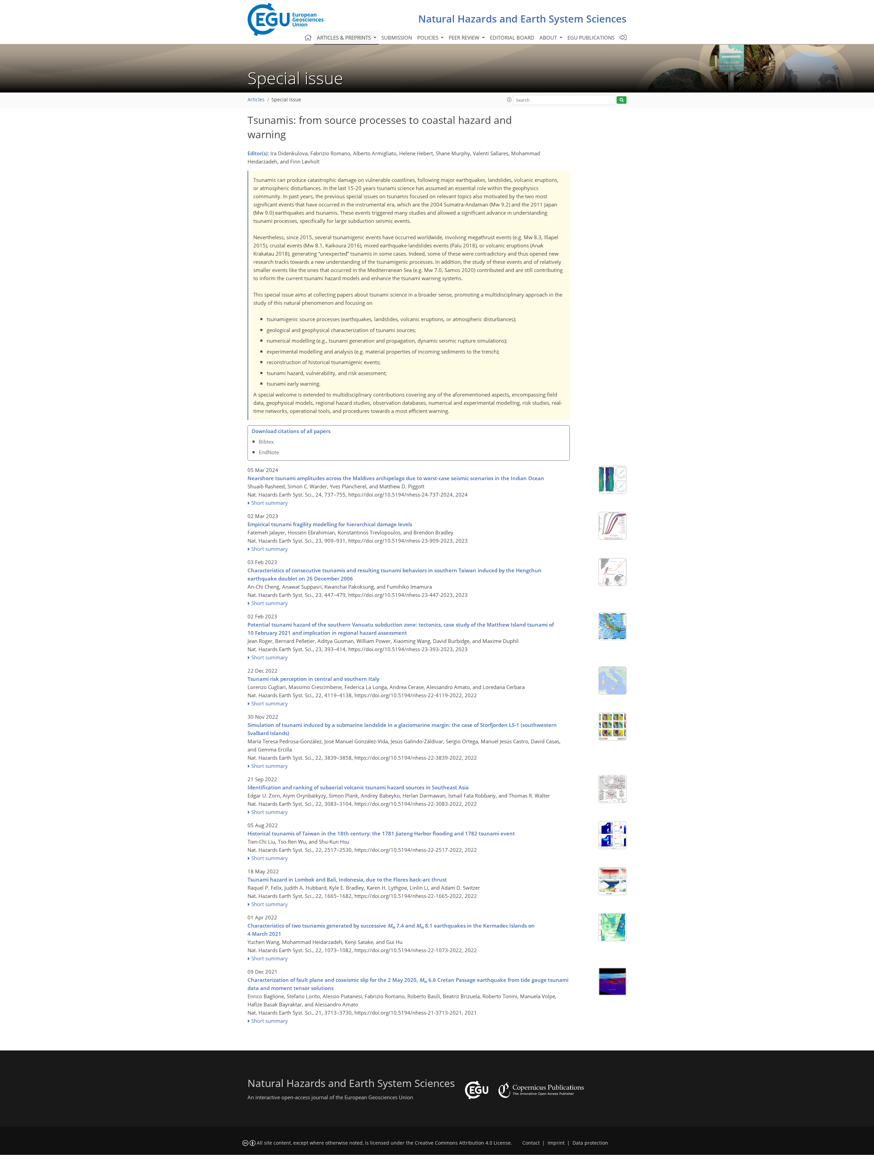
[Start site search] (621, 100)
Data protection (590, 1143)
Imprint (556, 1143)
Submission (396, 37)
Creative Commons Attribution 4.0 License (463, 1143)
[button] (509, 100)
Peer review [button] (465, 37)
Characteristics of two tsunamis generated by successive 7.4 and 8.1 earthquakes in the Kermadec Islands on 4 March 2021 (391, 929)
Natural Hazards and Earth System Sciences (522, 18)
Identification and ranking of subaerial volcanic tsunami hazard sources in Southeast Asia (358, 787)
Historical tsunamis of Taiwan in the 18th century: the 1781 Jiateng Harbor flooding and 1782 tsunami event (381, 833)
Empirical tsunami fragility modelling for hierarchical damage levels (330, 524)
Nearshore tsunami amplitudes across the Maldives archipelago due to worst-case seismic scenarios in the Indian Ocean (396, 478)
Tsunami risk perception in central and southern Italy (313, 678)
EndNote (269, 452)
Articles (256, 100)
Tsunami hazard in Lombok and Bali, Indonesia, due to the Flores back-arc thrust (347, 879)
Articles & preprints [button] (344, 37)
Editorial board (512, 37)
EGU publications (591, 37)
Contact (531, 1143)
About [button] (548, 37)
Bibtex (266, 441)
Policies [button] (428, 37)
